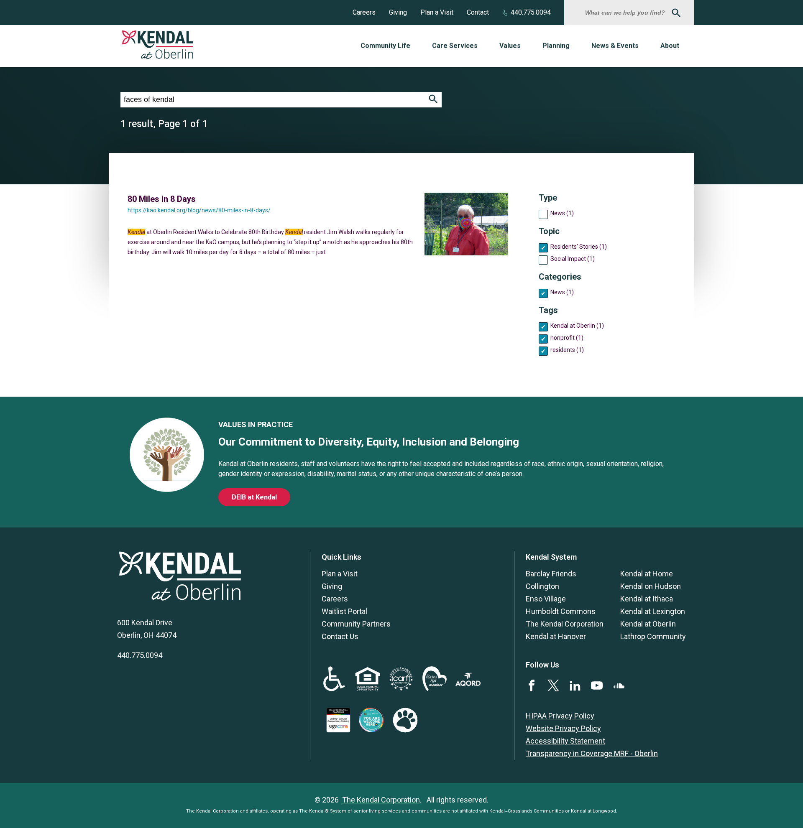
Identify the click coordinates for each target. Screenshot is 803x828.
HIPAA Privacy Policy (560, 715)
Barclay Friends (551, 573)
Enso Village (546, 598)
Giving (398, 12)
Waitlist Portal (344, 611)
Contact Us (340, 636)
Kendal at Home (646, 573)
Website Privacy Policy (563, 728)
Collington (542, 586)
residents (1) (567, 349)
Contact (478, 12)
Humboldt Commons (561, 611)
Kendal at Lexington (652, 611)
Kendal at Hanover (556, 636)
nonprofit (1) (566, 337)
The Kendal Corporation (565, 623)
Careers (364, 12)
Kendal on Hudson (650, 586)
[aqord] (468, 683)
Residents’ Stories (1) (578, 246)
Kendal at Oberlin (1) (577, 325)
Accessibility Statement (565, 740)
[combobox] (626, 12)
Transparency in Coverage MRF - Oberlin (592, 753)
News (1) (562, 213)
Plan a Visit (436, 12)
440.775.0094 (531, 12)
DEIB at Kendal (254, 497)
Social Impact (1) (572, 258)
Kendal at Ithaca (646, 598)
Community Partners (356, 623)
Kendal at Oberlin (648, 623)
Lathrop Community (653, 636)
